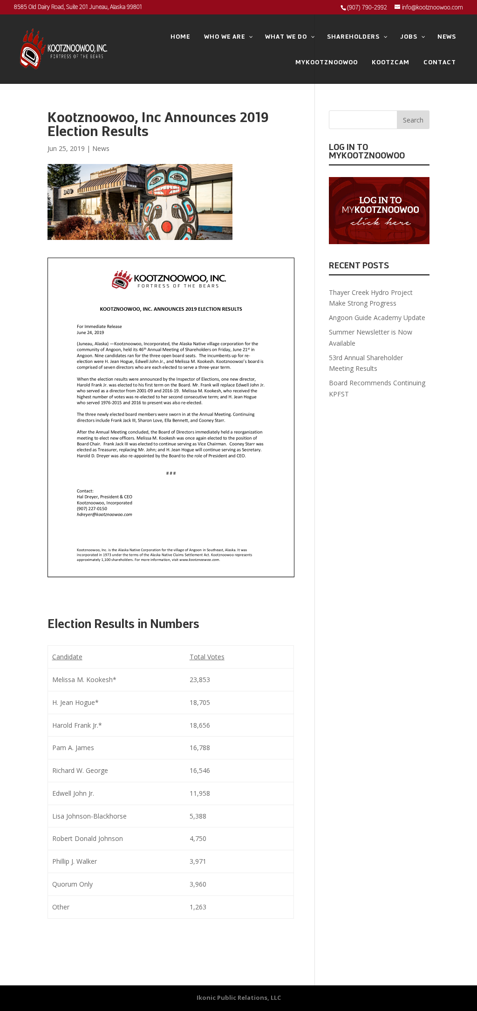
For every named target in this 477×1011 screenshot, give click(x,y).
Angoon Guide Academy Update (377, 317)
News (100, 148)
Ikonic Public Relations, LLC (239, 997)
